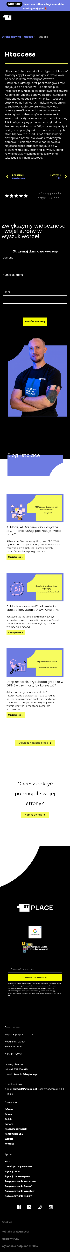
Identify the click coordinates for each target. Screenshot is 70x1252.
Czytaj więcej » (15, 557)
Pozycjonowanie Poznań (18, 1186)
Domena (8, 257)
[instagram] (40, 1206)
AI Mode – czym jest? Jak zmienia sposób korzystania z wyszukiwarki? (33, 608)
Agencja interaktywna (17, 1176)
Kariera (9, 1124)
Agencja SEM (12, 1171)
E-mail (7, 292)
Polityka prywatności (15, 1231)
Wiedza (28, 36)
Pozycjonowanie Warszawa (20, 1181)
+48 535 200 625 (18, 1069)
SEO (7, 1161)
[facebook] (19, 1206)
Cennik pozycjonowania (18, 1166)
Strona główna (11, 36)
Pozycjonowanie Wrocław (20, 1191)
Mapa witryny (10, 1238)
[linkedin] (29, 1206)
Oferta (9, 1109)
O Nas (8, 1114)
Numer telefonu (13, 274)
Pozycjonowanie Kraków (18, 1196)
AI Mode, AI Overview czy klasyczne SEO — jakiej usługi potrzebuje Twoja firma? (34, 530)
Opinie (8, 1119)
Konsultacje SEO (14, 1134)
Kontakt (9, 1143)
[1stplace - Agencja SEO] (17, 17)
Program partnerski (16, 1129)
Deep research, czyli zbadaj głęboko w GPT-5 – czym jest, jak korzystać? (35, 683)
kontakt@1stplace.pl (26, 1074)
